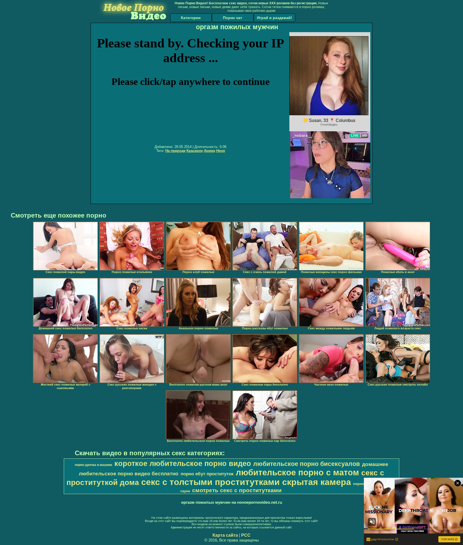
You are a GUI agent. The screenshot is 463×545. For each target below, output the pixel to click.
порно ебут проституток (207, 473)
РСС (246, 535)
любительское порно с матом (297, 472)
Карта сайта (225, 535)
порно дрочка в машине (93, 465)
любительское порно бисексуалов (306, 463)
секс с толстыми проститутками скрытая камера (246, 482)
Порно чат (232, 18)
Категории (191, 18)
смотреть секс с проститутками (237, 490)
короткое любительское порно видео (182, 464)
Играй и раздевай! (274, 18)
